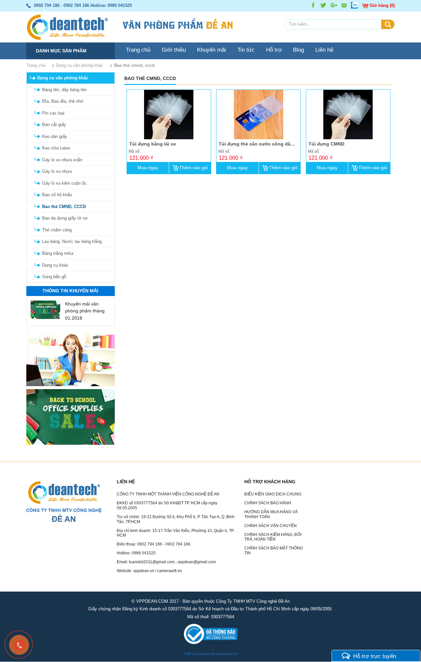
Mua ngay (147, 167)
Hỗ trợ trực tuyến (374, 656)
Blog (298, 49)
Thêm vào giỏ (193, 167)
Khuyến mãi (211, 49)
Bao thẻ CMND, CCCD (64, 206)
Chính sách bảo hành (267, 503)
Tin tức (246, 49)
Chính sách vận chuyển (270, 525)
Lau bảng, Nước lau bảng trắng (72, 241)
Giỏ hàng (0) (382, 5)
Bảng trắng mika (57, 253)
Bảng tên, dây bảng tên (64, 89)
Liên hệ (324, 49)
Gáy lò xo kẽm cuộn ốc (64, 183)
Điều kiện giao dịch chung (272, 494)
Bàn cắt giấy (54, 124)
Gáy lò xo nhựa (57, 171)
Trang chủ (138, 49)
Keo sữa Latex (56, 148)
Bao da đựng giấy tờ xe (64, 218)
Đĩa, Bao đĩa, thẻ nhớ (63, 101)
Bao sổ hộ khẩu (57, 194)
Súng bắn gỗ (54, 276)
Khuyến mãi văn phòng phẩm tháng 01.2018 (85, 311)
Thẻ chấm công (57, 229)
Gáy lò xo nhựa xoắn (62, 159)
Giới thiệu (174, 49)
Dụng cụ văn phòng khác (62, 77)
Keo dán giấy (54, 136)
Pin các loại (53, 113)
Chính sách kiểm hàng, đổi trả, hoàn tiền (272, 537)
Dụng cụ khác (55, 265)
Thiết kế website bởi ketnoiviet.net (210, 654)
